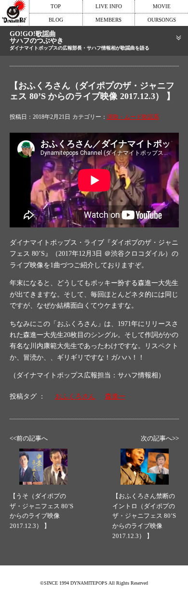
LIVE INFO (108, 6)
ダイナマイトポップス (14, 13)
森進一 (115, 396)
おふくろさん (75, 396)
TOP (56, 6)
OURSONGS (162, 20)
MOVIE (162, 6)
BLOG (56, 20)
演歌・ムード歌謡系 (133, 116)
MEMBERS (108, 20)
